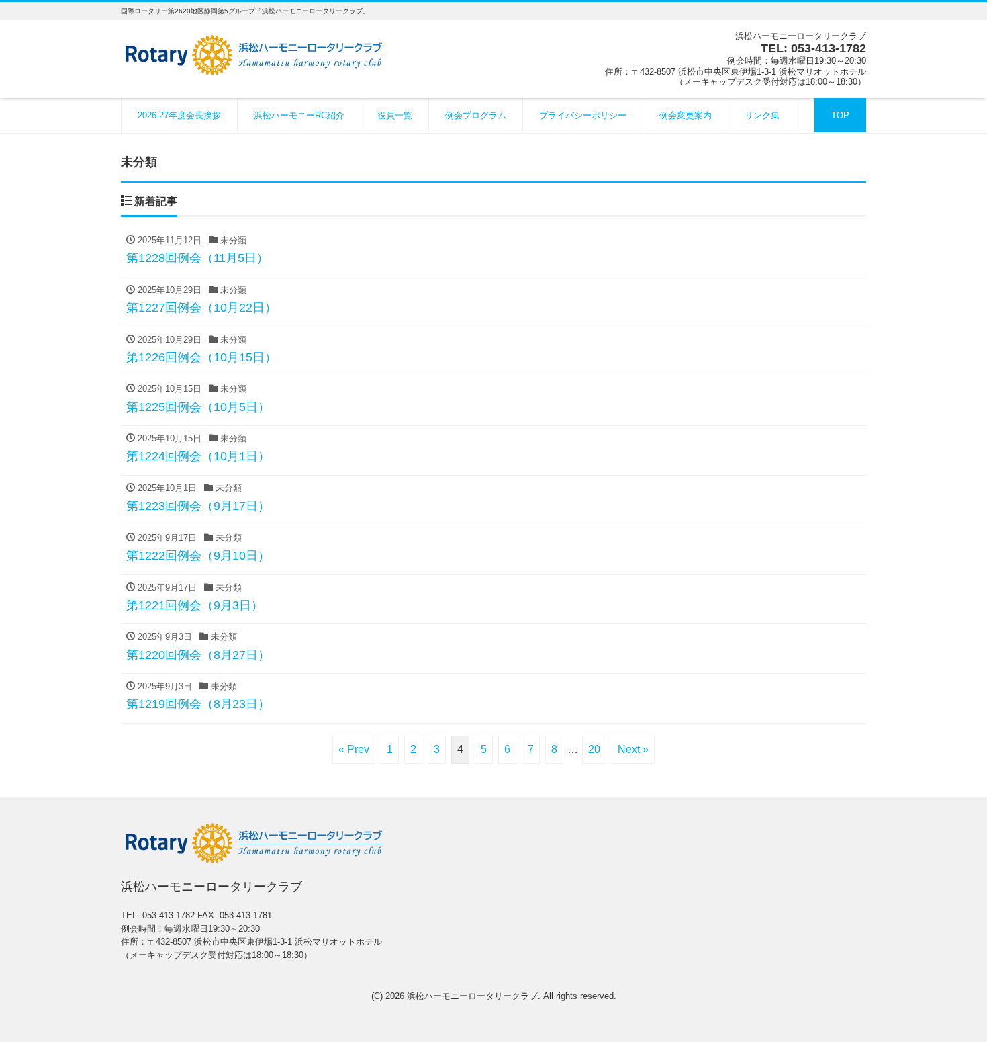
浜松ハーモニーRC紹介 (299, 115)
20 (594, 749)
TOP (840, 115)
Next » (633, 749)
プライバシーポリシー (582, 115)
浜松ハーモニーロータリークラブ (472, 996)
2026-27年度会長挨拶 (179, 115)
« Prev (353, 749)
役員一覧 (394, 115)
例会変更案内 (685, 115)
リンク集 (762, 115)
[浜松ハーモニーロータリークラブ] (255, 53)
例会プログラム (475, 115)
